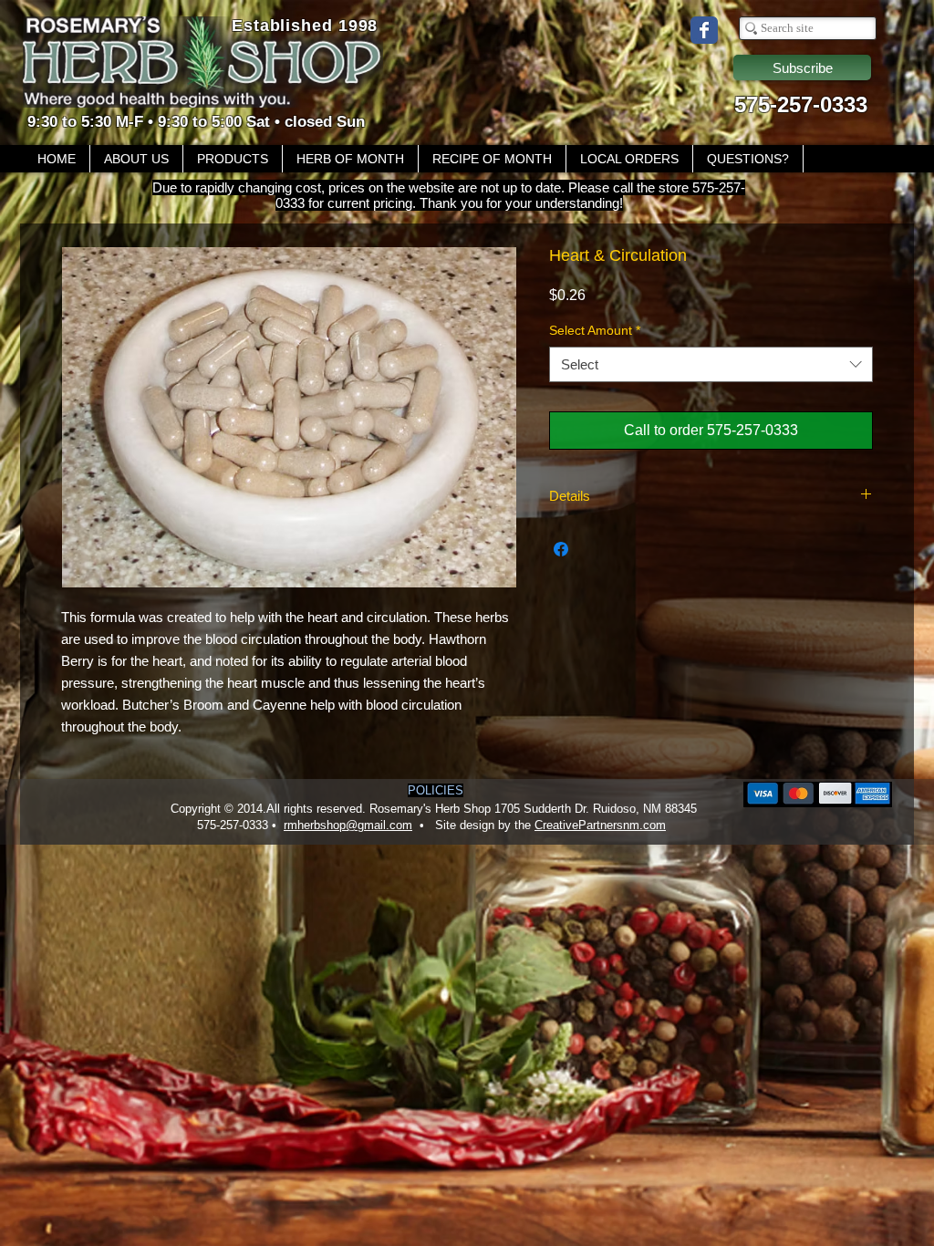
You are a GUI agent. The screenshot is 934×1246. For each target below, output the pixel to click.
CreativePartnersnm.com (600, 825)
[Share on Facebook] (561, 549)
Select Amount (594, 330)
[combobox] (711, 364)
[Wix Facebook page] (704, 30)
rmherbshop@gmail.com (348, 825)
